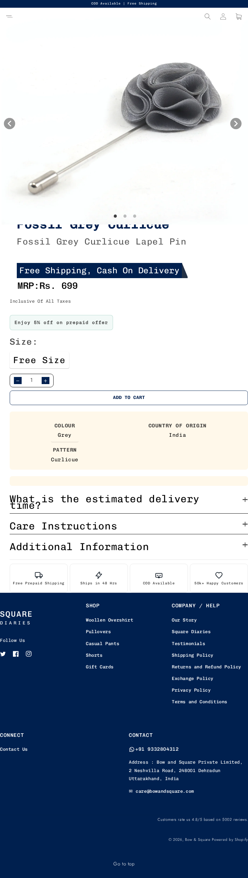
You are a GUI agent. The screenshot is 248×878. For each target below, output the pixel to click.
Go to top (123, 863)
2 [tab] (125, 229)
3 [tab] (134, 229)
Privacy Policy (191, 690)
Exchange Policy (192, 678)
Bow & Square (197, 839)
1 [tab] (115, 229)
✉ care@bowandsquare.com (161, 791)
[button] (9, 16)
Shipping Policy (192, 655)
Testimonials (188, 643)
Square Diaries (191, 631)
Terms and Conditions (199, 702)
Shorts (94, 655)
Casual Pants (102, 643)
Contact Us (14, 749)
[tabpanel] (125, 121)
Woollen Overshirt (109, 620)
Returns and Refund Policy (206, 667)
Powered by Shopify (230, 839)
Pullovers (98, 631)
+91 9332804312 (157, 749)
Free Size (39, 360)
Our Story (184, 620)
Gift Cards (100, 667)
